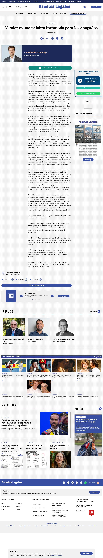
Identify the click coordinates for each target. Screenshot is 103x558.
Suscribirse (96, 7)
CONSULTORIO (32, 13)
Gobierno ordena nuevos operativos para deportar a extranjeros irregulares (16, 423)
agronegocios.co (25, 526)
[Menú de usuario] (84, 7)
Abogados (7, 279)
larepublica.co (11, 526)
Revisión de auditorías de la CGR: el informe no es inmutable (59, 446)
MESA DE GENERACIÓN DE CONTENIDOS (58, 504)
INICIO (3, 503)
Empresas (12, 1)
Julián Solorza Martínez (59, 341)
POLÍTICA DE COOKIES (38, 516)
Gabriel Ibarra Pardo (8, 343)
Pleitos (79, 408)
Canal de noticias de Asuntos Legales (51, 68)
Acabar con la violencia (35, 339)
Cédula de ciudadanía (75, 1)
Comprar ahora (88, 88)
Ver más (87, 159)
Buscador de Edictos (78, 13)
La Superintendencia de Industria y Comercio (53, 1)
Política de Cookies (56, 555)
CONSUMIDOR (44, 13)
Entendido (86, 553)
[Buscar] (10, 7)
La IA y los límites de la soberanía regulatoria (13, 340)
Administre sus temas (38, 285)
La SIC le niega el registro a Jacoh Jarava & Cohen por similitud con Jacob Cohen (86, 421)
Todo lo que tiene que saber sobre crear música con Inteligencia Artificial (35, 446)
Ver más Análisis (92, 311)
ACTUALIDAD (20, 13)
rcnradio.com (92, 526)
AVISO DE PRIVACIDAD (58, 508)
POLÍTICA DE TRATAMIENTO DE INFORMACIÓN (60, 511)
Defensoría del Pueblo (24, 1)
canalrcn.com (79, 526)
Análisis (8, 311)
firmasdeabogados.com (63, 526)
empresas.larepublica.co (42, 526)
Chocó (35, 1)
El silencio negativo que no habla (63, 339)
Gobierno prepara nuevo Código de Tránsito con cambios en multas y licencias (11, 446)
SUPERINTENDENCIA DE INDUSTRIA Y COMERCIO (59, 515)
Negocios (21, 279)
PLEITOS (54, 13)
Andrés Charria (32, 341)
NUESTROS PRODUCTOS (39, 508)
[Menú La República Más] (2, 7)
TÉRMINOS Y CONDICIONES (40, 511)
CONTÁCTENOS (37, 504)
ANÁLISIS (63, 13)
